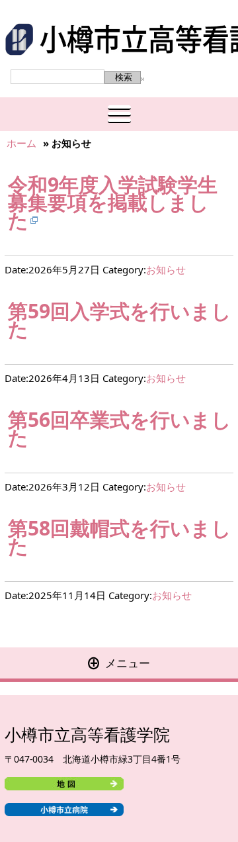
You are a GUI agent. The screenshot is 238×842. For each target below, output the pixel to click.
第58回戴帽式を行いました (119, 536)
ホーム (21, 143)
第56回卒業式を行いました (119, 428)
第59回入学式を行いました (119, 319)
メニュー (119, 663)
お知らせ (166, 269)
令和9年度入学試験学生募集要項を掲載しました (113, 202)
